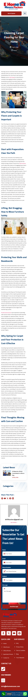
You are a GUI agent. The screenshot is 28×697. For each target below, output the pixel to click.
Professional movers (6, 312)
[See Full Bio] (16, 522)
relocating (11, 77)
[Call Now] (3, 694)
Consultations (4, 672)
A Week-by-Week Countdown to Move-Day (18, 473)
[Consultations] (3, 669)
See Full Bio (13, 522)
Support (3, 683)
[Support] (3, 680)
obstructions (22, 163)
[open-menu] (25, 13)
